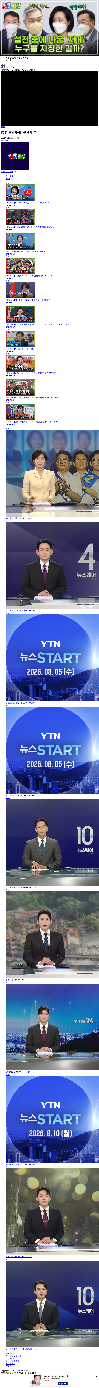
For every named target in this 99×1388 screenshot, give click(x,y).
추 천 (8, 179)
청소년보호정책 (12, 1361)
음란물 (9, 60)
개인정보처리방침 (13, 1356)
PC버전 (9, 1366)
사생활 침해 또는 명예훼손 (17, 58)
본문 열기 (13, 140)
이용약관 (10, 1359)
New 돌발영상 (7, 172)
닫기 (3, 65)
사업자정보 (10, 1364)
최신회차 (10, 176)
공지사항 (10, 1353)
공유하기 (5, 140)
